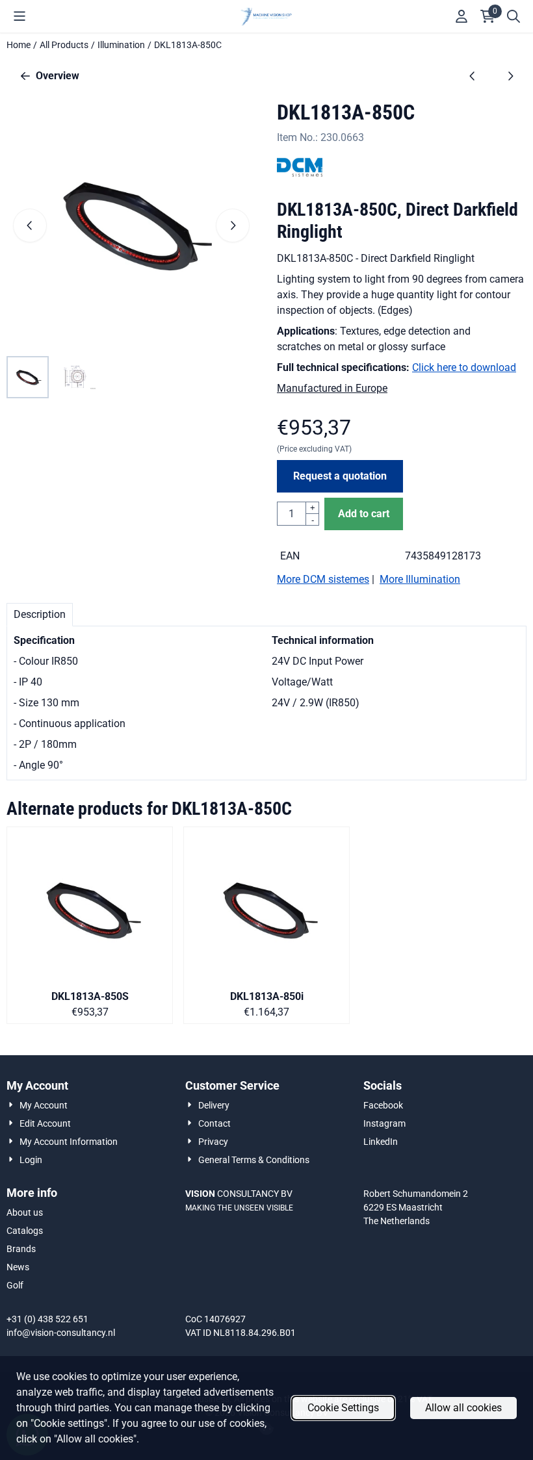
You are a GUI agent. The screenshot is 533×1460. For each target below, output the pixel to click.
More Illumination (420, 579)
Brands (21, 1249)
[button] (19, 16)
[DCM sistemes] (299, 175)
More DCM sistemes (323, 579)
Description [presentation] (40, 614)
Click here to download (464, 367)
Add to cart (363, 513)
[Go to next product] (510, 76)
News (17, 1267)
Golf (14, 1285)
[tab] (39, 614)
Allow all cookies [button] (463, 1408)
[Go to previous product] (472, 76)
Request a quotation (340, 476)
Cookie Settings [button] (343, 1408)
